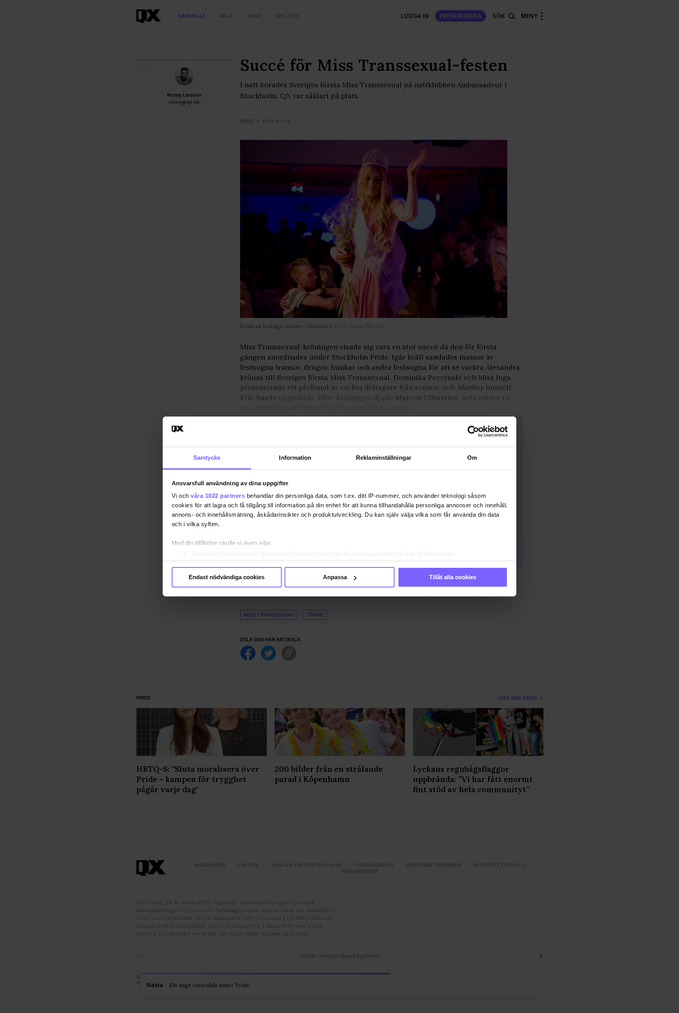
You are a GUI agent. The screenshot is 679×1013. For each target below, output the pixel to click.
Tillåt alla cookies (452, 577)
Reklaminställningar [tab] (383, 457)
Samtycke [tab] (206, 457)
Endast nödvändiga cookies (226, 577)
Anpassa (335, 577)
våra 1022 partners (218, 495)
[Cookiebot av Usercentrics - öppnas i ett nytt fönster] (473, 431)
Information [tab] (295, 457)
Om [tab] (472, 457)
